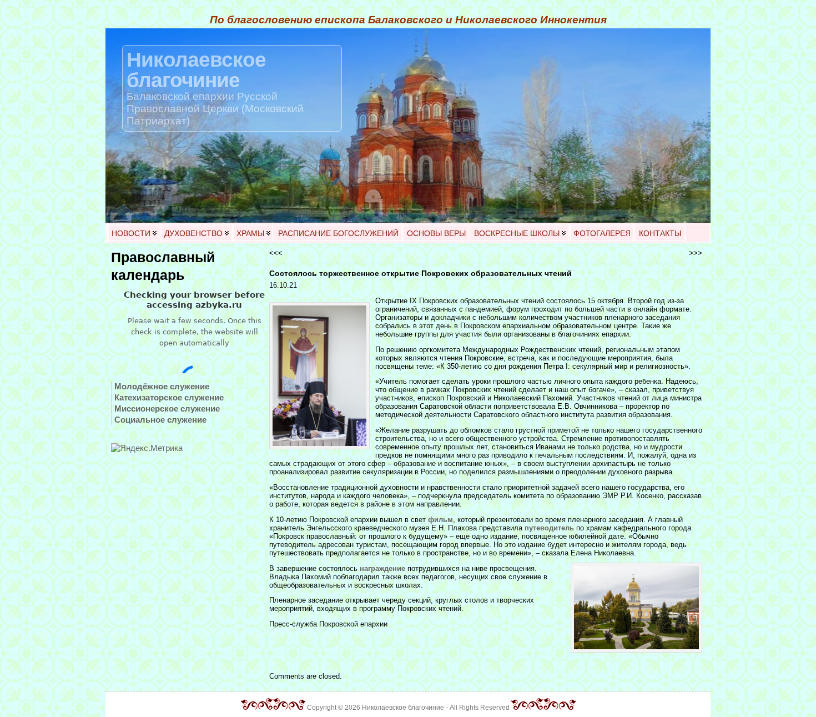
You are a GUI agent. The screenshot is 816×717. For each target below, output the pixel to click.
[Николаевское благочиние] (408, 125)
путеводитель (549, 528)
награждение (382, 568)
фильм (440, 519)
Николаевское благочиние (196, 70)
